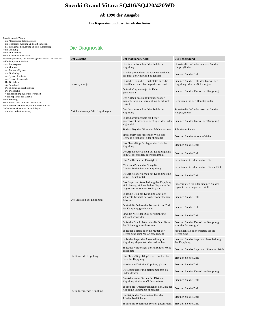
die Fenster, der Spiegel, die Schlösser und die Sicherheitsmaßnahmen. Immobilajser (26, 107)
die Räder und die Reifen (17, 55)
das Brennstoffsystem (15, 70)
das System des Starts (15, 76)
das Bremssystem (13, 64)
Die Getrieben (12, 82)
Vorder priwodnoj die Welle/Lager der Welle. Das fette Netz (34, 58)
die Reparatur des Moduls (19, 96)
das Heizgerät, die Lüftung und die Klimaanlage (29, 46)
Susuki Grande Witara (14, 38)
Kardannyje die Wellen (16, 61)
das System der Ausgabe (17, 79)
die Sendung (11, 99)
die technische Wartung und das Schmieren (26, 43)
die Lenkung (11, 49)
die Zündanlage (13, 73)
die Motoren (11, 67)
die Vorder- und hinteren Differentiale (23, 102)
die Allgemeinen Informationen (20, 40)
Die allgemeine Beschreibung (19, 87)
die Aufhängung (13, 52)
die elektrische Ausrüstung (18, 111)
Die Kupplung (12, 85)
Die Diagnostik (12, 90)
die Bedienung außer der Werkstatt (24, 93)
